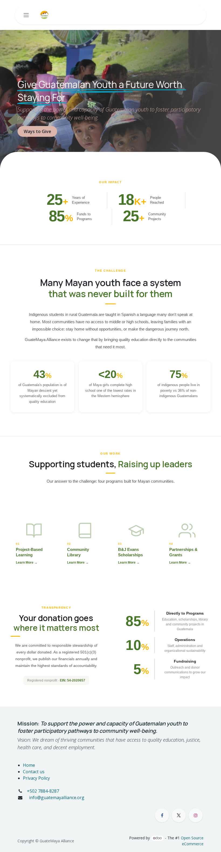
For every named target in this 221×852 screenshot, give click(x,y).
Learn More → (26, 562)
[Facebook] (162, 815)
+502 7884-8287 (43, 791)
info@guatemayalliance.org (56, 797)
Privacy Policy (36, 778)
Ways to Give (37, 131)
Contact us (33, 772)
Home (29, 765)
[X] (179, 815)
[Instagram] (196, 815)
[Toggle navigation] (26, 15)
